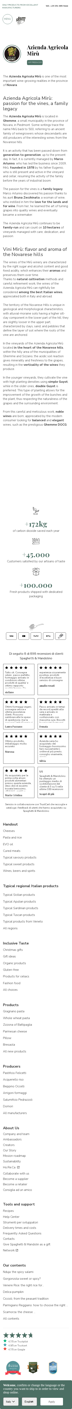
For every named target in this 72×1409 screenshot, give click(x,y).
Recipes (8, 1211)
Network (9, 1250)
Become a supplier (15, 1179)
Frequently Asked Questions (22, 1233)
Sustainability (12, 1161)
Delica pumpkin (13, 1292)
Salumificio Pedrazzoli (17, 1100)
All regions (10, 928)
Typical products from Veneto (23, 922)
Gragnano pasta (13, 1011)
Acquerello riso (13, 1080)
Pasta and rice (12, 837)
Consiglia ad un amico (17, 1190)
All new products (14, 1051)
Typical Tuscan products (19, 915)
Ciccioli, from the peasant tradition (26, 1299)
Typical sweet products (18, 864)
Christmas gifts (13, 950)
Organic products (14, 963)
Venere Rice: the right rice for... (23, 1285)
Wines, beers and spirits (19, 871)
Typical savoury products (19, 857)
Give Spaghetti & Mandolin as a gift (26, 1244)
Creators (9, 1145)
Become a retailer (15, 1184)
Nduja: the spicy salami (18, 1272)
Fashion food (11, 983)
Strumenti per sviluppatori (20, 1222)
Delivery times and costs (19, 1228)
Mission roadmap (14, 1156)
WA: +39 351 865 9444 (57, 6)
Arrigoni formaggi (15, 1093)
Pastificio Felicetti (14, 1073)
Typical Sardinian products (20, 908)
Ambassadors (12, 1139)
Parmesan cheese (15, 1031)
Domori (8, 1106)
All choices (10, 990)
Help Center (11, 1217)
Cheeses (9, 831)
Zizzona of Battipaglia (17, 1025)
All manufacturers (15, 1113)
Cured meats (11, 851)
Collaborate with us (16, 1174)
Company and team (16, 1134)
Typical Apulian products (19, 902)
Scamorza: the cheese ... (19, 1312)
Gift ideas (9, 956)
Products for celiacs (16, 976)
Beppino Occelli (13, 1086)
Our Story (9, 1150)
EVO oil (8, 844)
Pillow (7, 1038)
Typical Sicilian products (19, 895)
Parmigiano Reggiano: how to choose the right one (36, 1305)
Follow (62, 36)
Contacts (9, 1239)
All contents (11, 1319)
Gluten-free (11, 970)
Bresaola (9, 1045)
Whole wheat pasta (16, 1018)
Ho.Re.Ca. (10, 1167)
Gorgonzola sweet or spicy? (22, 1279)
